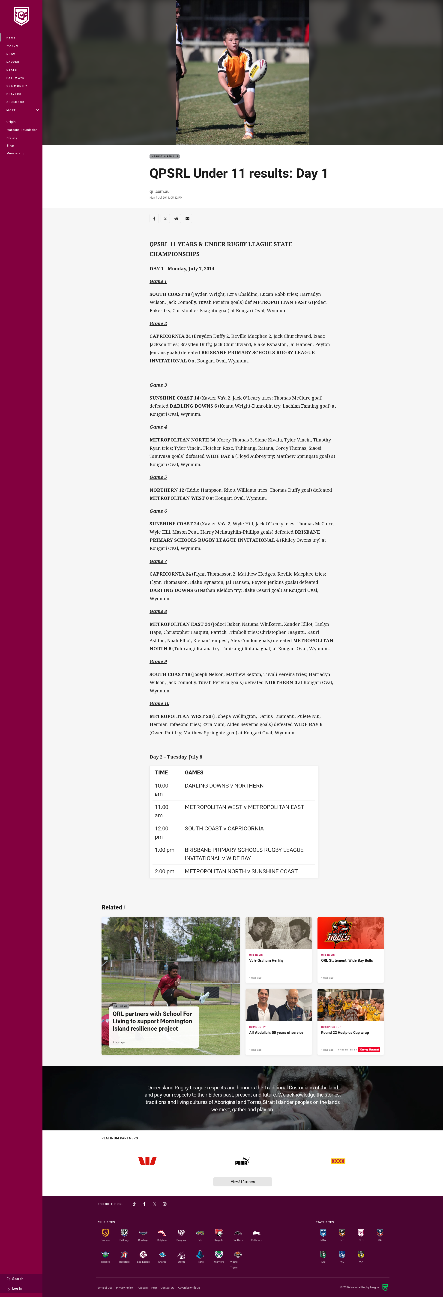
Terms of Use (104, 1287)
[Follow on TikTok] (134, 1204)
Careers (143, 1287)
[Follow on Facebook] (144, 1204)
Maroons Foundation (22, 130)
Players (13, 94)
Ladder (13, 61)
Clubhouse (16, 102)
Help (154, 1287)
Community (17, 86)
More (11, 110)
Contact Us (167, 1287)
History (12, 137)
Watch (12, 45)
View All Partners (243, 1181)
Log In (17, 1288)
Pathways (15, 77)
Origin (11, 122)
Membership (15, 153)
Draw (11, 53)
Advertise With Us (189, 1287)
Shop (10, 145)
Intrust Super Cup (164, 156)
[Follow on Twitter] (154, 1204)
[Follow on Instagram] (165, 1204)
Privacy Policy (124, 1287)
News (11, 37)
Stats (11, 69)
